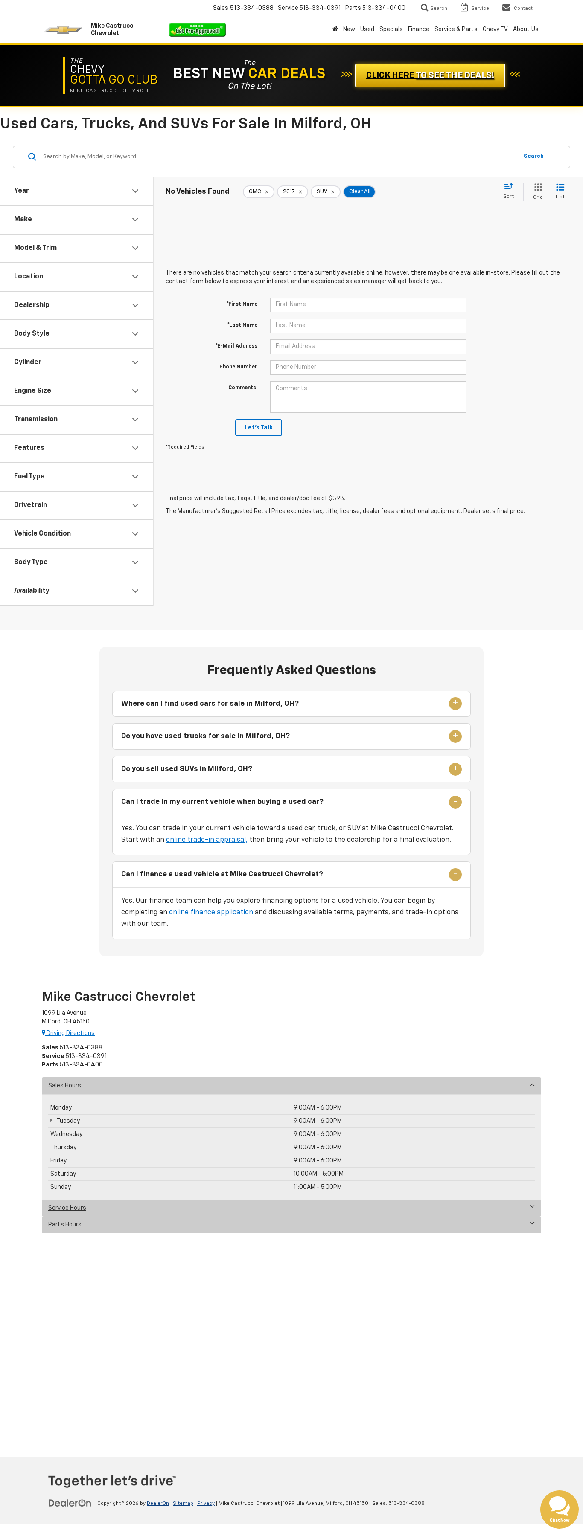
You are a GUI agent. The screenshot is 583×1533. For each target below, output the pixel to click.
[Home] (335, 29)
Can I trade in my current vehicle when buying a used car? (222, 802)
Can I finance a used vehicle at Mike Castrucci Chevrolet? (222, 874)
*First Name (242, 304)
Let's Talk (259, 428)
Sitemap (183, 1503)
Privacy (206, 1503)
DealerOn (158, 1503)
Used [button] (367, 29)
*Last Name (242, 325)
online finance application (211, 912)
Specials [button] (391, 29)
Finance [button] (418, 29)
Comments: (242, 388)
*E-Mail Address (236, 346)
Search (534, 156)
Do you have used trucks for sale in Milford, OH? (205, 736)
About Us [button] (526, 29)
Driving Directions (70, 1033)
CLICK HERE (430, 75)
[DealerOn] (70, 1503)
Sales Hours (64, 1086)
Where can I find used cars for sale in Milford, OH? (210, 703)
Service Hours (67, 1208)
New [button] (349, 29)
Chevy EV (495, 29)
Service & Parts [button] (456, 29)
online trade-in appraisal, (207, 840)
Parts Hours (65, 1225)
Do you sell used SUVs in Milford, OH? (186, 769)
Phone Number (238, 367)
